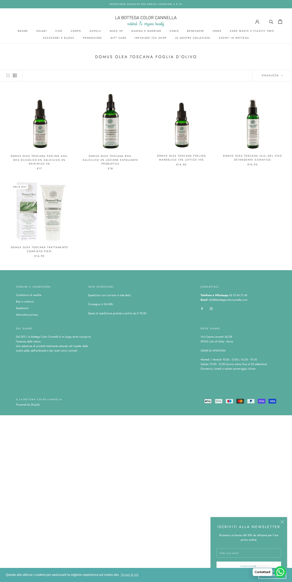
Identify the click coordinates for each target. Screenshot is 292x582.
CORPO (76, 31)
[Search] (271, 21)
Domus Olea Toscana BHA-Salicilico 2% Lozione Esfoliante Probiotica (110, 160)
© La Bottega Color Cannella (39, 399)
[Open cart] (280, 21)
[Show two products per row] (8, 75)
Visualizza (271, 75)
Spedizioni (22, 308)
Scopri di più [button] (129, 574)
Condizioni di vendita (28, 295)
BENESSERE (195, 31)
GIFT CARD (118, 38)
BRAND (23, 31)
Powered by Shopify (28, 405)
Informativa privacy (27, 315)
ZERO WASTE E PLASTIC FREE (252, 31)
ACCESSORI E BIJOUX (58, 38)
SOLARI (41, 31)
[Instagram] (211, 308)
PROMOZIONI (92, 38)
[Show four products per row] (14, 75)
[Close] (282, 522)
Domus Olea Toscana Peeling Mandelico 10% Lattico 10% (181, 158)
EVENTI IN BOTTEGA (234, 38)
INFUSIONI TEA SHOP (151, 38)
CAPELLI (96, 31)
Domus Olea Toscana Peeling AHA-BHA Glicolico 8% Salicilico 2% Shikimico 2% (39, 160)
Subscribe (249, 566)
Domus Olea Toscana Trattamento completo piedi (39, 249)
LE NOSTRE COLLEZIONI (193, 38)
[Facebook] (202, 308)
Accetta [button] (272, 574)
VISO (59, 31)
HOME (217, 31)
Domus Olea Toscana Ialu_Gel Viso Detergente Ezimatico (252, 158)
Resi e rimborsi (25, 302)
